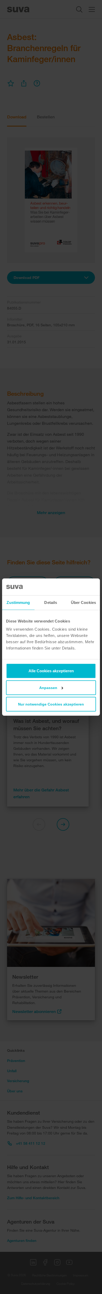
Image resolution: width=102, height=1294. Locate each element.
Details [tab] (50, 602)
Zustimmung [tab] (18, 602)
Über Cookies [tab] (83, 602)
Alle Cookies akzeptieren (51, 671)
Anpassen (48, 688)
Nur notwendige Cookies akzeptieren (51, 704)
